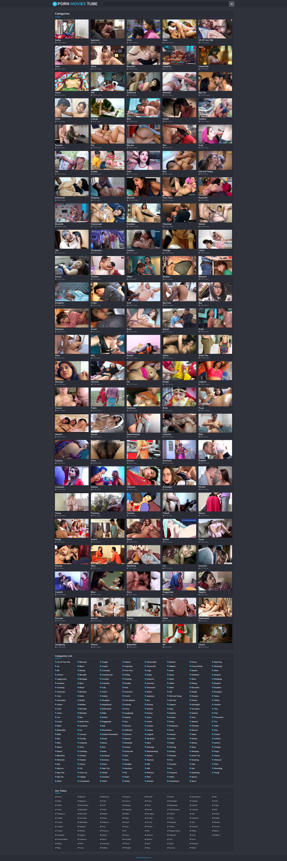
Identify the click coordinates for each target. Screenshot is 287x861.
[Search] (231, 4)
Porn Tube (77, 4)
